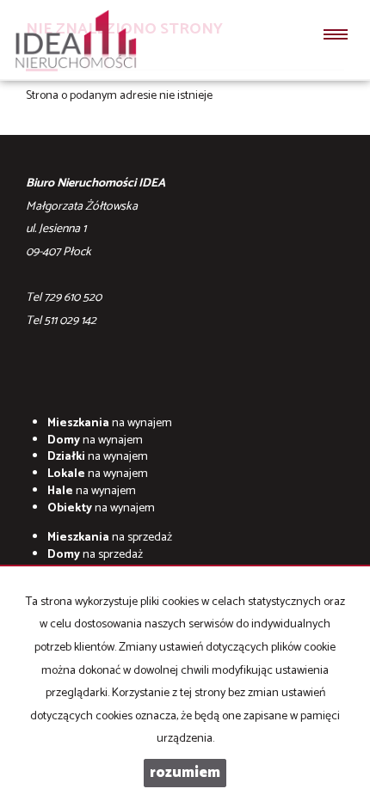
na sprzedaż (109, 537)
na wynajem (109, 423)
